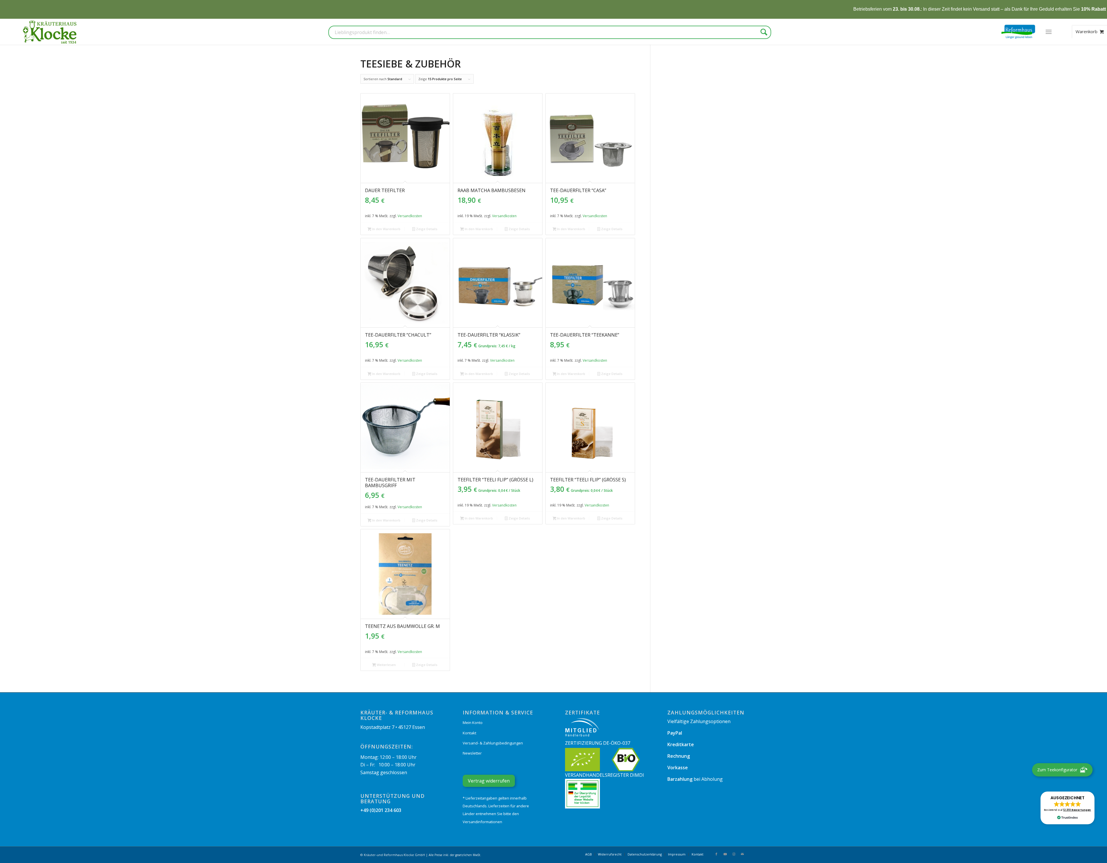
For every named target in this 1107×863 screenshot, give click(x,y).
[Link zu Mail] (742, 854)
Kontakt (469, 733)
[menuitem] (1049, 32)
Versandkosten (410, 215)
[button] (1067, 807)
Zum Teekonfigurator (1057, 769)
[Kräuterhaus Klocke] (50, 32)
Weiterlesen (386, 665)
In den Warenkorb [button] (385, 229)
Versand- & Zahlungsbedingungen (493, 743)
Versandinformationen (482, 821)
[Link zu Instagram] (733, 854)
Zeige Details (426, 229)
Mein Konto (473, 722)
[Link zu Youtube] (725, 854)
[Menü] (1049, 32)
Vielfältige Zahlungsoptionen (699, 721)
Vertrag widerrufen (489, 781)
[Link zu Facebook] (716, 854)
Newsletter (472, 753)
